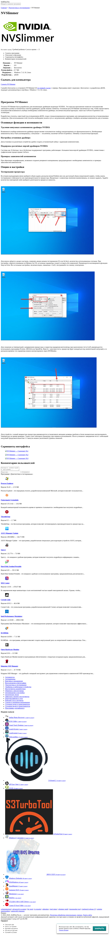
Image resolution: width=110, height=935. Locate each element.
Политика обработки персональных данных (66, 915)
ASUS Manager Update (9, 533)
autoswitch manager (18, 911)
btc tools (30, 909)
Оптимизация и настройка (15, 693)
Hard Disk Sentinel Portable (11, 566)
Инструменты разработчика (15, 689)
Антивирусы (10, 677)
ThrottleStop (5, 517)
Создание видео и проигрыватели (17, 706)
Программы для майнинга (14, 708)
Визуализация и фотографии (15, 683)
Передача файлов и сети (14, 698)
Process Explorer (7, 483)
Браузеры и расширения (14, 681)
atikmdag (45, 909)
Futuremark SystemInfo (9, 500)
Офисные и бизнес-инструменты (17, 696)
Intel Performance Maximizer (11, 616)
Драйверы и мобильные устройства (18, 687)
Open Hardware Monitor (10, 649)
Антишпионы (10, 679)
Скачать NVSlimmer (8, 84)
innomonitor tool (75, 909)
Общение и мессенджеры (14, 691)
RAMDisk (4, 633)
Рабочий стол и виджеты (14, 700)
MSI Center (5, 583)
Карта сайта (87, 915)
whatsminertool (6, 909)
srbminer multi (63, 909)
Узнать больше (63, 930)
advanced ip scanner (19, 909)
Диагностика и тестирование (19, 8)
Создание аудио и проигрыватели (17, 704)
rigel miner (53, 909)
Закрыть (99, 928)
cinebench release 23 (89, 909)
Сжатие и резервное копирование (17, 702)
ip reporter (37, 909)
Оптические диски (12, 695)
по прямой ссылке (44, 88)
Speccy (3, 550)
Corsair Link (5, 600)
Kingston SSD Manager (9, 666)
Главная (4, 8)
